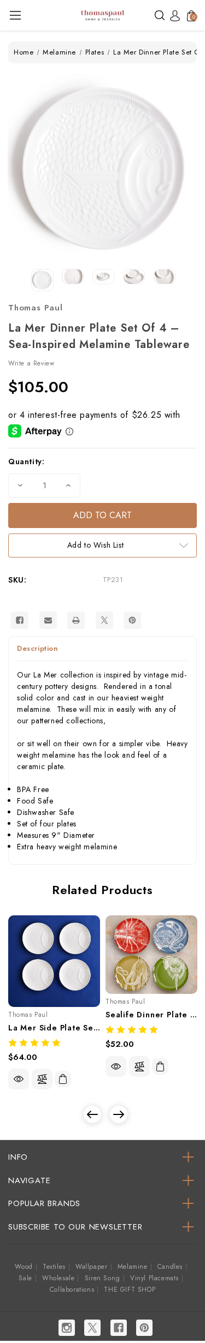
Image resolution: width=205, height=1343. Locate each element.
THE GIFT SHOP (129, 1289)
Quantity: (26, 461)
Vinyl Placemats (154, 1278)
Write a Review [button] (31, 363)
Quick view (18, 1079)
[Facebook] (19, 620)
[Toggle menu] (15, 15)
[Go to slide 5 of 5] (92, 1114)
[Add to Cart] (63, 1079)
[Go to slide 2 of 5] (118, 1114)
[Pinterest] (132, 620)
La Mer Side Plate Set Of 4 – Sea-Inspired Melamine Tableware (54, 1027)
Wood (23, 1267)
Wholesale (58, 1278)
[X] (104, 620)
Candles (170, 1267)
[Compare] (42, 1079)
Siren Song (102, 1278)
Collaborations (72, 1289)
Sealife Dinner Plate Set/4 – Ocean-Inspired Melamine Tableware (151, 1014)
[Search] (160, 14)
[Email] (48, 620)
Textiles (54, 1267)
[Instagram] (66, 1328)
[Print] (76, 620)
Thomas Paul (35, 308)
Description (37, 648)
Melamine (133, 1267)
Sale (25, 1278)
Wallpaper (91, 1267)
